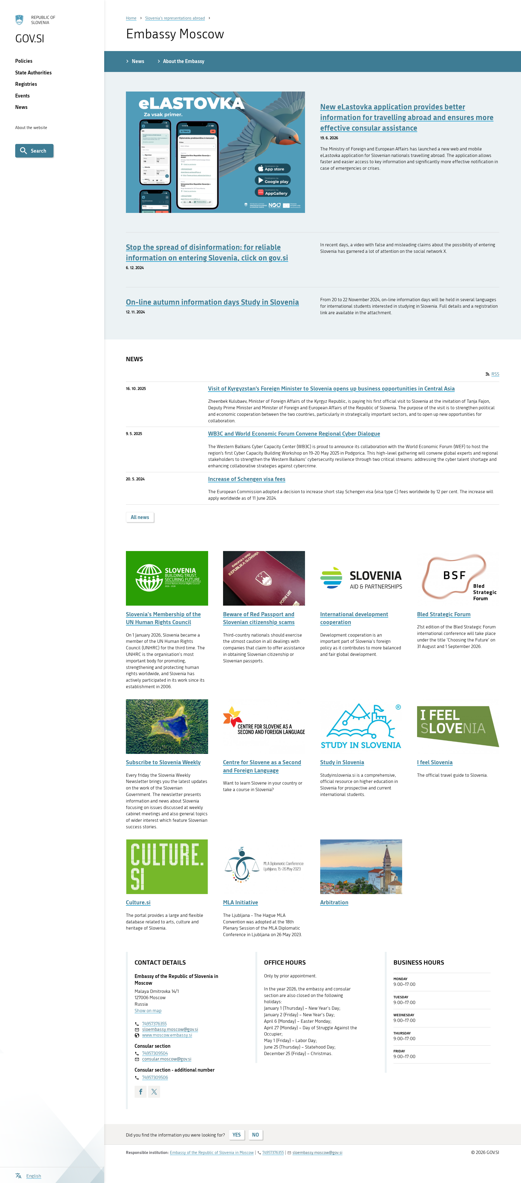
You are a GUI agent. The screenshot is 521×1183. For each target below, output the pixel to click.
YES (237, 1134)
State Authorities (33, 72)
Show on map (148, 1010)
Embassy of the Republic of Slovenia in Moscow (212, 1152)
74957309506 (155, 1077)
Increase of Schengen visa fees (246, 479)
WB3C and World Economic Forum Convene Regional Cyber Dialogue (294, 434)
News (21, 107)
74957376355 (154, 1023)
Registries (26, 83)
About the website (31, 127)
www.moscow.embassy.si (167, 1035)
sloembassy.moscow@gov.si (170, 1029)
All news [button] (140, 517)
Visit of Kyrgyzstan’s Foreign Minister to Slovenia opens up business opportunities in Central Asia (331, 388)
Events (22, 95)
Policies (23, 60)
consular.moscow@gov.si (166, 1059)
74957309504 (155, 1053)
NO (255, 1134)
